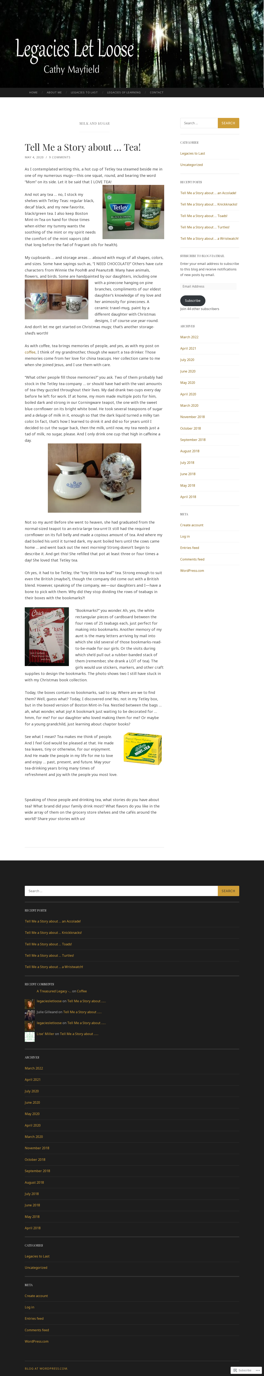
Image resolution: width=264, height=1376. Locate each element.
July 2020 (187, 359)
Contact (157, 92)
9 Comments (60, 157)
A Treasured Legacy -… (54, 991)
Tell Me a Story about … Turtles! (204, 227)
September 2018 (193, 439)
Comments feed (192, 559)
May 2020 (187, 382)
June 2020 (188, 371)
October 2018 (190, 428)
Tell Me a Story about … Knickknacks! (208, 204)
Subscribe (192, 300)
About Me (54, 92)
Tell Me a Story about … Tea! (83, 147)
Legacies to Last (84, 92)
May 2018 (187, 485)
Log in (185, 536)
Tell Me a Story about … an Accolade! (208, 193)
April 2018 (188, 497)
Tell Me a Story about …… (86, 1001)
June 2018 (188, 474)
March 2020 (189, 405)
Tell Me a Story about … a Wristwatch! (209, 238)
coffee (30, 352)
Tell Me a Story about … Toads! (203, 216)
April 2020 (188, 394)
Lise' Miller (45, 1034)
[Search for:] (209, 123)
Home (33, 92)
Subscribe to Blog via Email (202, 256)
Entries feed (189, 547)
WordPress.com (192, 570)
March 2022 (189, 337)
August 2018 (189, 451)
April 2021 (188, 348)
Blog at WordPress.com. (46, 1368)
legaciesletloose (49, 1001)
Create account (191, 525)
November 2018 (192, 417)
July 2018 (187, 462)
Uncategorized (191, 164)
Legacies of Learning (124, 92)
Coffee (82, 991)
